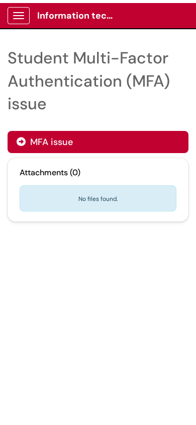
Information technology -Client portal (81, 16)
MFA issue (50, 142)
